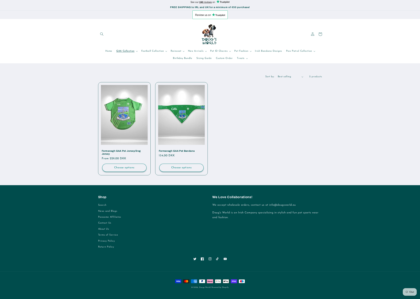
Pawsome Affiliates (109, 217)
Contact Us (104, 223)
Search (102, 205)
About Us (103, 229)
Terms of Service (108, 235)
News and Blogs (107, 211)
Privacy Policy (106, 241)
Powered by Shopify (220, 287)
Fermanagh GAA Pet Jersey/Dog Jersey (121, 152)
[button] (102, 34)
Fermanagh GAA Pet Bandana (177, 151)
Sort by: (269, 76)
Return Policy (106, 247)
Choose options (124, 167)
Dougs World (205, 287)
